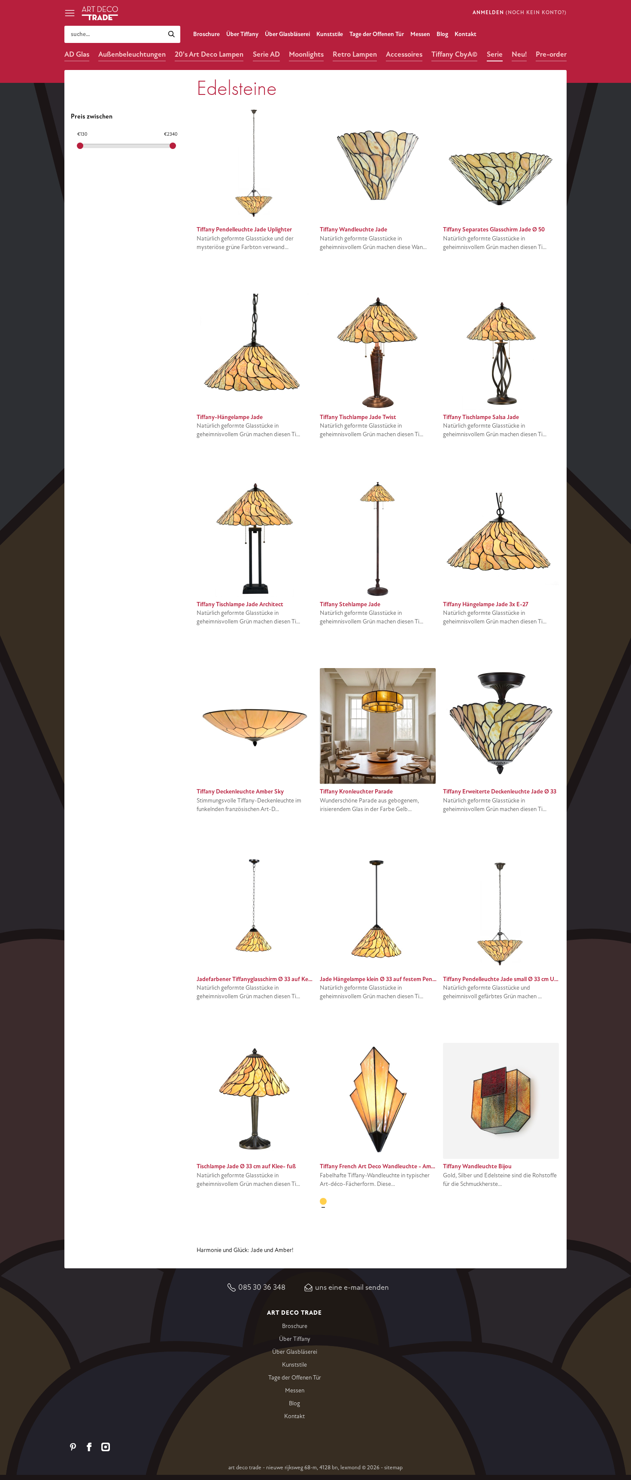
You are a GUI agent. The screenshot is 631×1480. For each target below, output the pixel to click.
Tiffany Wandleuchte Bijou (477, 1166)
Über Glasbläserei (287, 34)
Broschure (206, 34)
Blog (442, 34)
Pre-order (551, 54)
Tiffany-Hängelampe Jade (230, 417)
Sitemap (393, 1467)
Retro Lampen (355, 54)
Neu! (519, 54)
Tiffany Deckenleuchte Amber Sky (240, 791)
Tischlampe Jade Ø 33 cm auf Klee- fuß (246, 1166)
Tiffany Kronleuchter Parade (356, 791)
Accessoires (404, 54)
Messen (420, 34)
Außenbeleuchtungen (132, 54)
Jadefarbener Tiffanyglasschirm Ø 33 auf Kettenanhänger (270, 979)
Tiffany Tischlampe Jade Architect (240, 604)
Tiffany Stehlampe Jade (350, 604)
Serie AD (266, 54)
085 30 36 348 (261, 1287)
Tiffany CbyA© (454, 54)
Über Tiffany (242, 34)
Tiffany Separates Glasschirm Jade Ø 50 (494, 229)
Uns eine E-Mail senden (352, 1287)
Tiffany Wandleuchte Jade (353, 229)
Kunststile (329, 34)
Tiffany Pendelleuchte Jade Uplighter (244, 229)
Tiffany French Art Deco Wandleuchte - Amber (380, 1166)
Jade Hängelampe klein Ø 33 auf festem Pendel (380, 979)
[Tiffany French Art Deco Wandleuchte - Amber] (323, 1201)
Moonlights (306, 54)
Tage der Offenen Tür (376, 34)
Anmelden (488, 12)
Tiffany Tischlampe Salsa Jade (481, 417)
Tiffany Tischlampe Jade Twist (358, 417)
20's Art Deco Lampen (209, 54)
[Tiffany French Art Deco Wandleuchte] (336, 1201)
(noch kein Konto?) (536, 12)
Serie (495, 54)
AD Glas (76, 54)
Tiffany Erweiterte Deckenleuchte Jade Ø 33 (499, 791)
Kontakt (465, 34)
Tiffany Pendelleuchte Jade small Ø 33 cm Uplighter (508, 979)
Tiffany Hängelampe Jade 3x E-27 (485, 604)
